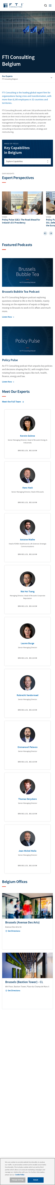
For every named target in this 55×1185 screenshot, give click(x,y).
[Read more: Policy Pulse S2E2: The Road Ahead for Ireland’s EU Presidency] (22, 207)
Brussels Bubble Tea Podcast (21, 292)
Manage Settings (18, 1180)
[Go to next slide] (51, 233)
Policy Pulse (10, 360)
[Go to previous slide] (45, 233)
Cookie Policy (19, 1175)
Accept (35, 1180)
